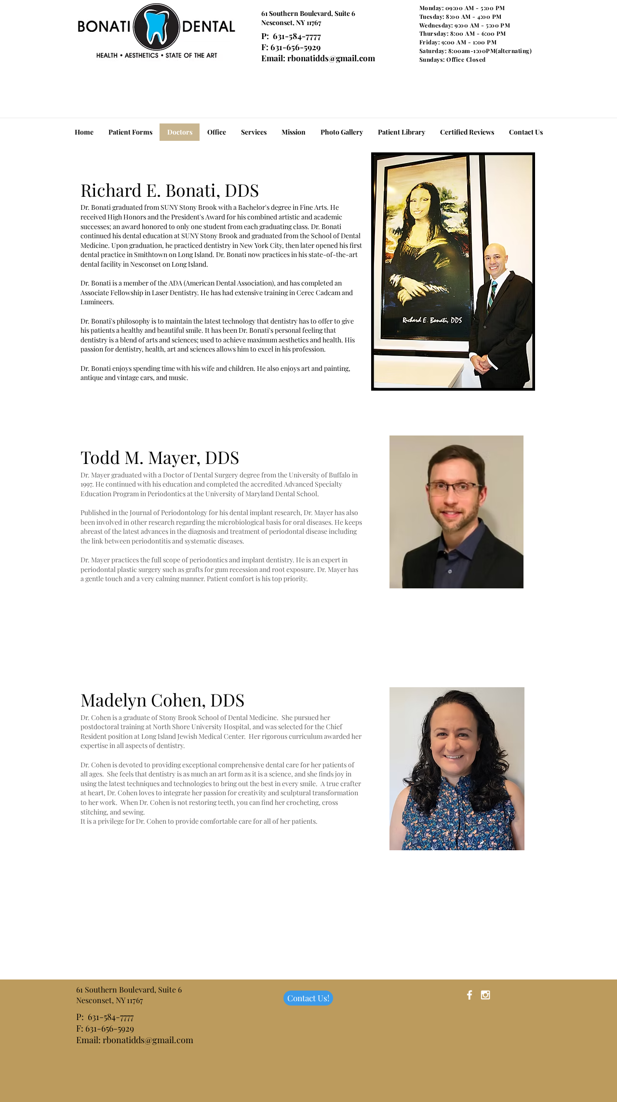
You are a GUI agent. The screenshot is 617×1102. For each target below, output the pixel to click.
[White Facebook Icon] (469, 995)
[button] (401, 132)
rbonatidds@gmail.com (331, 58)
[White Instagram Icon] (485, 995)
